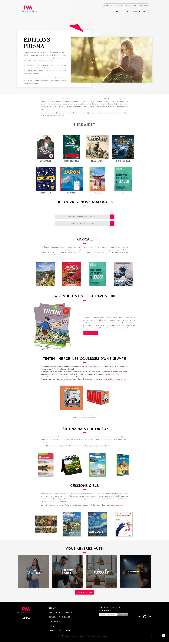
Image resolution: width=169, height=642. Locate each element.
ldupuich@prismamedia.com (115, 379)
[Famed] (33, 571)
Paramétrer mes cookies (60, 630)
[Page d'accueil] (28, 9)
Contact (52, 608)
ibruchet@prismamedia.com (112, 505)
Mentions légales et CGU (60, 612)
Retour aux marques (84, 592)
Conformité (54, 622)
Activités (127, 11)
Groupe (118, 11)
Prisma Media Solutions (113, 5)
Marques (137, 11)
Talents (146, 11)
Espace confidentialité (59, 617)
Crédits (52, 626)
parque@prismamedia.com (100, 446)
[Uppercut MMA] (135, 571)
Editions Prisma (131, 5)
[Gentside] (67, 571)
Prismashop (143, 5)
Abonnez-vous (91, 333)
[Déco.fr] (101, 571)
